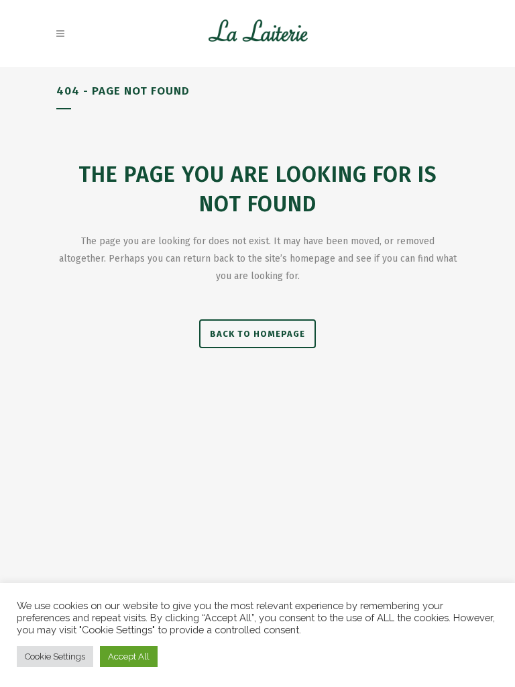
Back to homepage (257, 334)
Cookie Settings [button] (55, 656)
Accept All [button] (129, 656)
